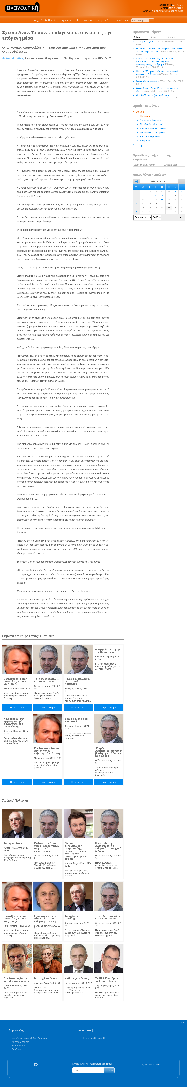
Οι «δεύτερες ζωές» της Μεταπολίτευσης (17, 979)
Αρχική (38, 20)
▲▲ (182, 1022)
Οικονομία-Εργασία (150, 120)
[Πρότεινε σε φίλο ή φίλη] (121, 65)
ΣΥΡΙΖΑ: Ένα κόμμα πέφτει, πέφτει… (106, 979)
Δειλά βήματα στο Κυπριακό (76, 720)
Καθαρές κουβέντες (77, 978)
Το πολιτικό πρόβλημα (72, 917)
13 (162, 199)
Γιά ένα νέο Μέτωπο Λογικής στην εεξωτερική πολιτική (47, 751)
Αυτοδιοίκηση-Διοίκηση (153, 128)
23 (181, 203)
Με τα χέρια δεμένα (46, 978)
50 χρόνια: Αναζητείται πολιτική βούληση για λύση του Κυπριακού (108, 752)
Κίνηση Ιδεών (147, 140)
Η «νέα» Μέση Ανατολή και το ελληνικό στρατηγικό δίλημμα (108, 847)
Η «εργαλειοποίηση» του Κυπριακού (107, 651)
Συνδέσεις (122, 20)
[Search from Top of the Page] (151, 20)
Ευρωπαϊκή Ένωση (150, 136)
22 (175, 203)
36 (136, 211)
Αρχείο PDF (104, 20)
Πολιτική (145, 116)
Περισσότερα (17, 707)
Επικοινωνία (84, 20)
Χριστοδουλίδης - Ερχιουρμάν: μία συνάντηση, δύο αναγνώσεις (14, 722)
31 (136, 191)
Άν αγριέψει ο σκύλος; (160, 82)
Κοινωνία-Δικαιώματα (152, 132)
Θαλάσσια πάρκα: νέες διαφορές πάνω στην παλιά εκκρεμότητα (46, 847)
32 (136, 195)
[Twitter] (36, 1064)
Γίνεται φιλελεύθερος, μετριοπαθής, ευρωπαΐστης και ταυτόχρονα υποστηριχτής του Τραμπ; (76, 851)
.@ (96, 1038)
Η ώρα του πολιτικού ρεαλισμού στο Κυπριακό (77, 681)
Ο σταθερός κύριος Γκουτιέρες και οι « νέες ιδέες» (15, 681)
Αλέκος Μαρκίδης (13, 58)
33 (136, 199)
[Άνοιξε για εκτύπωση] (116, 65)
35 (136, 207)
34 (136, 203)
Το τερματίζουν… (14, 843)
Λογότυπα (17, 1049)
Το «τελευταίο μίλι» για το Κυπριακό (46, 680)
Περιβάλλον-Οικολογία (152, 124)
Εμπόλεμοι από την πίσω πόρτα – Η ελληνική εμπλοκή (46, 919)
